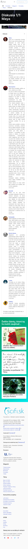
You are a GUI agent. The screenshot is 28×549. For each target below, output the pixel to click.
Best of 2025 (6, 480)
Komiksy (5, 525)
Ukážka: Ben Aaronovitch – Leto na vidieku (13, 346)
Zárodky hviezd (7, 514)
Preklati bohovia (7, 503)
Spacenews (6, 469)
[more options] (24, 33)
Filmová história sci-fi (8, 491)
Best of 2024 (6, 482)
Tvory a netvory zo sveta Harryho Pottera (13, 395)
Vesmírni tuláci (7, 504)
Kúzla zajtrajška (7, 512)
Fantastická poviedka (8, 499)
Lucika (10, 280)
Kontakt (12, 433)
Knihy (4, 524)
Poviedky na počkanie (9, 501)
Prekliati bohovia (7, 490)
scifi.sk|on (5, 498)
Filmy (4, 520)
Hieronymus (12, 86)
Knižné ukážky (7, 483)
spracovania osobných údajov (11, 428)
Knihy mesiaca (7, 485)
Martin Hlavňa (12, 233)
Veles (10, 38)
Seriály (5, 522)
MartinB (11, 191)
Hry (4, 527)
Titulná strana (6, 467)
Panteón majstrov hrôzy (9, 486)
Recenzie (5, 470)
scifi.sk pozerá (7, 488)
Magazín (14, 6)
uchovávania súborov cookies (11, 430)
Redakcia (21, 442)
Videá (4, 474)
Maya (4, 7)
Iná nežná (5, 511)
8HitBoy (11, 301)
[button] (14, 2)
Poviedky (8, 6)
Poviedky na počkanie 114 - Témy (14, 371)
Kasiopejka (11, 217)
